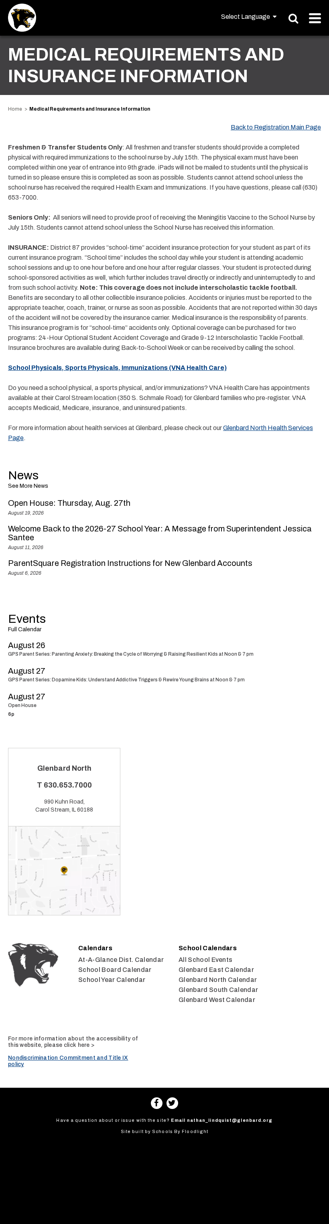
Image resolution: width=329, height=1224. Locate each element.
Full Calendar (24, 629)
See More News (28, 486)
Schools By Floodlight (180, 1131)
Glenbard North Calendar (218, 979)
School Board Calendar (115, 969)
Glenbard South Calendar (218, 989)
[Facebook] (156, 1103)
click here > (79, 1045)
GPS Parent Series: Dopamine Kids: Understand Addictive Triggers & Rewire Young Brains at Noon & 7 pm (126, 680)
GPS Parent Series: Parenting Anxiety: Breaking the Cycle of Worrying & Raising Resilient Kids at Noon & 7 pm (131, 654)
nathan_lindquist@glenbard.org (230, 1120)
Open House (22, 705)
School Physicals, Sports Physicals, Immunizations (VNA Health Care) (117, 367)
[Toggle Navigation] (315, 18)
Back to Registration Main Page (276, 127)
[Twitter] (172, 1103)
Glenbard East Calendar (216, 969)
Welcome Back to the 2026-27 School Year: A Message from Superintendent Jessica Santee (160, 533)
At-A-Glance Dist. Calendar (121, 959)
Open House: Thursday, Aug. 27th (69, 503)
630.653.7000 (68, 785)
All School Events (205, 959)
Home (15, 109)
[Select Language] (248, 17)
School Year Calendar (111, 979)
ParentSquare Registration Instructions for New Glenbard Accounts (130, 563)
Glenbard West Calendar (217, 999)
